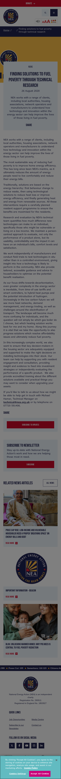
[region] (30, 767)
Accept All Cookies (40, 774)
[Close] (56, 760)
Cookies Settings (17, 774)
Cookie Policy (31, 768)
